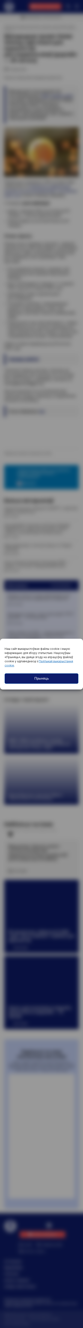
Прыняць (41, 678)
